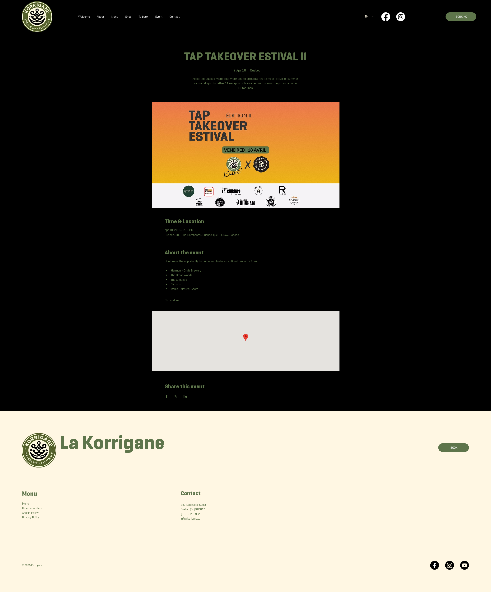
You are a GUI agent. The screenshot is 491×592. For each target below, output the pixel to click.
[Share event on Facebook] (166, 396)
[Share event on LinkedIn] (185, 396)
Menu (25, 503)
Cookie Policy (30, 513)
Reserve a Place (32, 508)
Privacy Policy (31, 517)
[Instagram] (400, 16)
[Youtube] (464, 565)
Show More (172, 300)
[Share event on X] (176, 396)
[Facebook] (385, 16)
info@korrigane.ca (190, 518)
